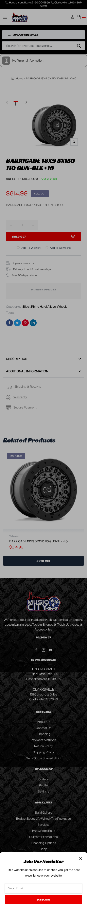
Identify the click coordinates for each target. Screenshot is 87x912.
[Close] (80, 858)
